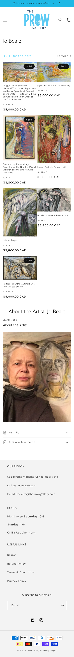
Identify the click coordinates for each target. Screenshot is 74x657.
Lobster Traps (10, 240)
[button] (5, 19)
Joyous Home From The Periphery (53, 85)
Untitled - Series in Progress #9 (52, 215)
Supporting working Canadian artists (32, 476)
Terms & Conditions (21, 572)
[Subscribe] (62, 605)
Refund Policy (16, 563)
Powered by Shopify (48, 650)
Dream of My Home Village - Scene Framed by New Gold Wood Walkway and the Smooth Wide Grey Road (19, 168)
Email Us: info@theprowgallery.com (31, 494)
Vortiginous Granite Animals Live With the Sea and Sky (19, 285)
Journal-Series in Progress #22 (52, 167)
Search (12, 555)
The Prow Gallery (31, 650)
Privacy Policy (16, 581)
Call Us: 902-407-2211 (21, 485)
